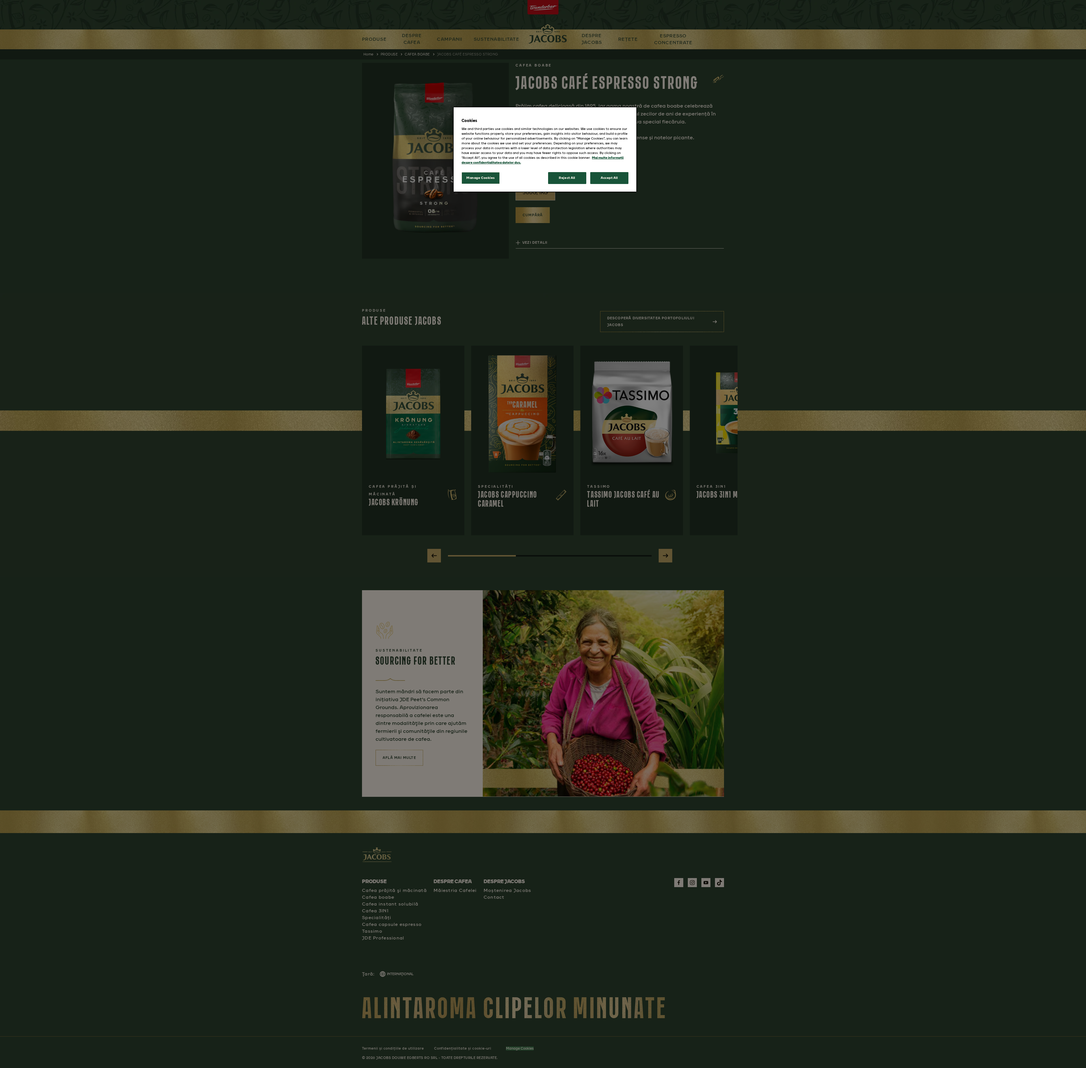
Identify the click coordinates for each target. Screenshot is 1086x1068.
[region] (545, 149)
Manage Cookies (480, 178)
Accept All (609, 178)
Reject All (567, 178)
